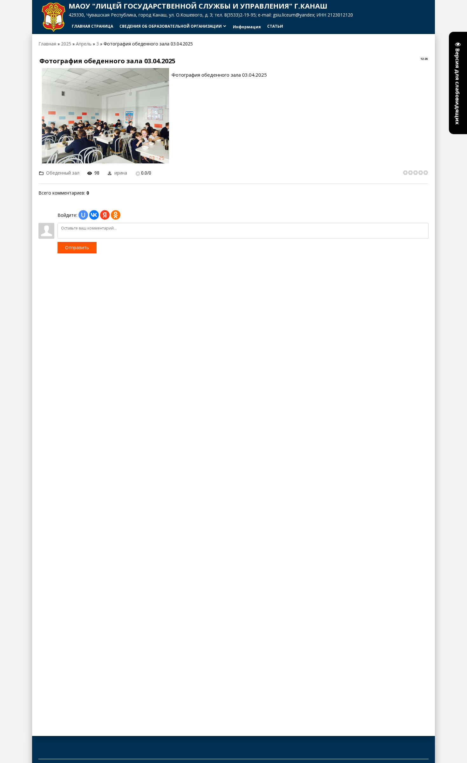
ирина (120, 173)
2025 (66, 44)
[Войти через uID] (83, 215)
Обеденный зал (62, 173)
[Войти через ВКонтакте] (94, 215)
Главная (47, 44)
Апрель (83, 44)
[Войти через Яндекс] (105, 215)
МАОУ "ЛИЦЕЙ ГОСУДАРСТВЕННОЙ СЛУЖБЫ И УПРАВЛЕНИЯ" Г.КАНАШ (198, 5)
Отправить (77, 247)
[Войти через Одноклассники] (115, 215)
